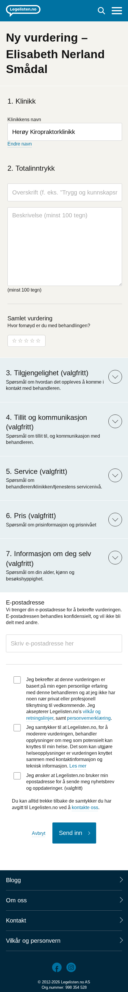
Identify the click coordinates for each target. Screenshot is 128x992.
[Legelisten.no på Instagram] (71, 967)
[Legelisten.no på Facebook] (57, 967)
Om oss (16, 900)
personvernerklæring (89, 718)
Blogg (13, 880)
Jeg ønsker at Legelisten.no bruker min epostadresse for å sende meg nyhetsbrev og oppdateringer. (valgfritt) (70, 782)
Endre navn (19, 143)
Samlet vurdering (29, 318)
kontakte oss (85, 807)
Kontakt (16, 920)
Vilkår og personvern (33, 940)
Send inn (70, 833)
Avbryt (38, 833)
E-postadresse (25, 602)
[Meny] (117, 11)
